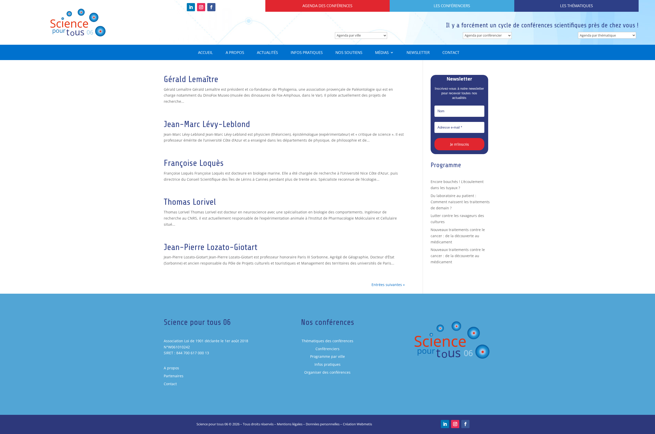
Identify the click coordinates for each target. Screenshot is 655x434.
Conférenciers (327, 348)
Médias (382, 53)
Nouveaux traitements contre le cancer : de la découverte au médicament (458, 235)
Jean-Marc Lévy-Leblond (207, 124)
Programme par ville (327, 356)
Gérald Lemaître (191, 79)
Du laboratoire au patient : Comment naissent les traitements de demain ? (460, 201)
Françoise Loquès (194, 163)
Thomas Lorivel (190, 202)
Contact (450, 53)
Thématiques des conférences (327, 340)
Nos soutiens (348, 53)
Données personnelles (323, 424)
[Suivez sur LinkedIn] (191, 7)
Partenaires (173, 375)
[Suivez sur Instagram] (201, 7)
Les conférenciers (452, 5)
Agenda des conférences (327, 5)
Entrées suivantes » (388, 284)
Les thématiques (576, 5)
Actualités (267, 53)
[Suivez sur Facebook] (211, 7)
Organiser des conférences (327, 372)
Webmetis (364, 424)
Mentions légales (289, 424)
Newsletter (418, 53)
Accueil (205, 53)
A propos (235, 53)
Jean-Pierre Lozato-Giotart (210, 247)
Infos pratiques (307, 53)
